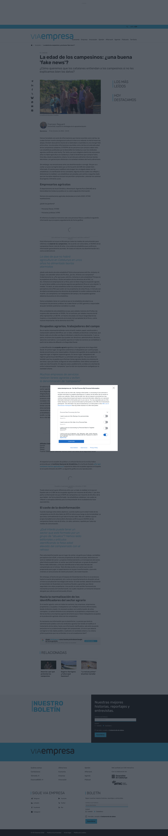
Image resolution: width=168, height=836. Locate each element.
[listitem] (84, 412)
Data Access (84, 447)
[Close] (114, 388)
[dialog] (84, 418)
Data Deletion (74, 447)
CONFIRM (71, 441)
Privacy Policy (94, 447)
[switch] (105, 416)
